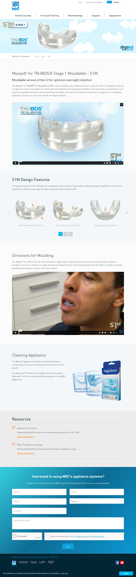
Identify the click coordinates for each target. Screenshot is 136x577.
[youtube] (122, 562)
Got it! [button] (126, 573)
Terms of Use (82, 536)
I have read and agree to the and (77, 536)
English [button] (116, 2)
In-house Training (49, 15)
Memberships (75, 15)
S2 (42, 56)
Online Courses (23, 15)
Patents (22, 557)
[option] (31, 213)
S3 (49, 56)
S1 (36, 56)
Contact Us (53, 557)
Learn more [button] (64, 573)
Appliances (115, 15)
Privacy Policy (98, 536)
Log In (80, 2)
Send (68, 546)
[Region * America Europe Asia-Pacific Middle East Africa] (96, 501)
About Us (15, 557)
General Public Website (94, 2)
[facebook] (117, 562)
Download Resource (26, 436)
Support (96, 15)
